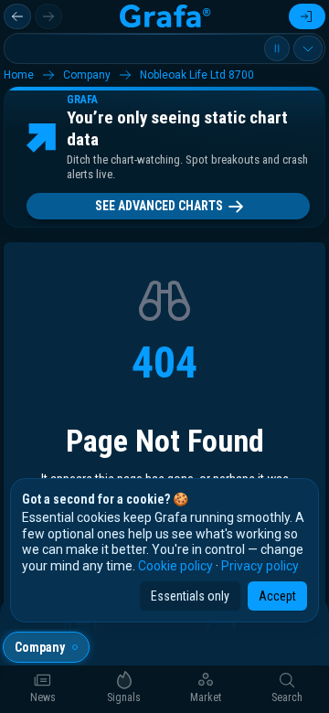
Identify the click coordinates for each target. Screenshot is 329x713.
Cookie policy (175, 566)
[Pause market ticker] (277, 48)
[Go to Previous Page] (17, 16)
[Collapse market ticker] (308, 48)
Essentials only (190, 596)
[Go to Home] (164, 16)
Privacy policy (260, 566)
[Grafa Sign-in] (307, 16)
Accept (277, 596)
